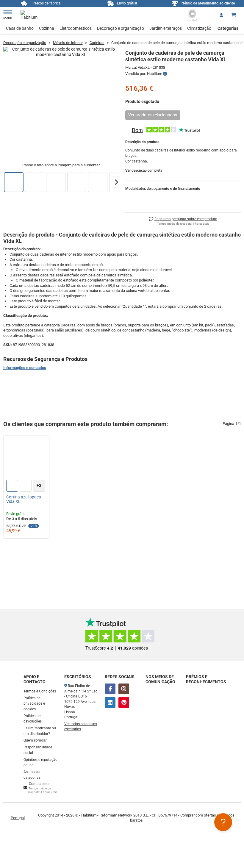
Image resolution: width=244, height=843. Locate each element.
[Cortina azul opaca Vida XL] (26, 458)
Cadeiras (97, 42)
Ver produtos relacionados (152, 114)
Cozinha (46, 28)
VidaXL (144, 67)
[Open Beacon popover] (223, 822)
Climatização (199, 28)
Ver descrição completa (143, 170)
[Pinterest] (123, 702)
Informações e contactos (24, 367)
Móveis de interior (68, 42)
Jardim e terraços (165, 28)
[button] (116, 182)
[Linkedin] (110, 702)
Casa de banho (20, 28)
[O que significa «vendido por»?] (165, 73)
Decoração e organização (120, 28)
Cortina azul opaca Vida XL (23, 499)
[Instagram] (123, 689)
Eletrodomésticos (76, 28)
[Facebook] (110, 689)
